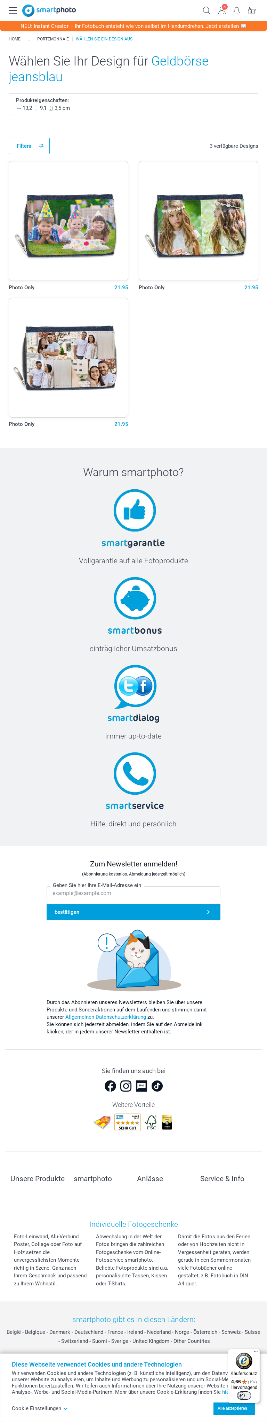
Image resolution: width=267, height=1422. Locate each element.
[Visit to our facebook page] (110, 1086)
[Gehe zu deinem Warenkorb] (251, 10)
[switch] (244, 1395)
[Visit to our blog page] (141, 1086)
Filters (24, 146)
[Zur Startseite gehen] (49, 11)
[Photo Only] (68, 221)
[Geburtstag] (28, 39)
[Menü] (256, 1353)
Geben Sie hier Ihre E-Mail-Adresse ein (97, 885)
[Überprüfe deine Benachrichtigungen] (236, 10)
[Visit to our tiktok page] (157, 1086)
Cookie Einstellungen (36, 1408)
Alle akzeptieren (232, 1408)
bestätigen (67, 912)
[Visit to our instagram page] (126, 1086)
